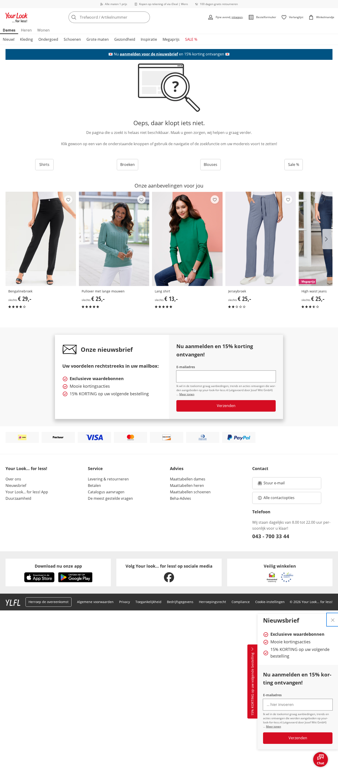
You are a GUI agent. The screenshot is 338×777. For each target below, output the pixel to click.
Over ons (13, 479)
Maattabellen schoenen (190, 491)
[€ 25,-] (114, 239)
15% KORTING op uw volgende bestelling (252, 684)
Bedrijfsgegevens (180, 602)
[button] (327, 239)
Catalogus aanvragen (106, 491)
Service (95, 468)
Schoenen (72, 39)
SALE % (191, 39)
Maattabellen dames (187, 479)
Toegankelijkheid (148, 602)
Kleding (26, 39)
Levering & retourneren (108, 479)
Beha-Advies (180, 498)
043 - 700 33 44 (270, 536)
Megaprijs (171, 39)
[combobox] (119, 17)
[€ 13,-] (187, 239)
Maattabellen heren (187, 485)
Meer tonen (273, 726)
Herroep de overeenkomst (49, 602)
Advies (176, 468)
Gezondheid (124, 39)
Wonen (43, 30)
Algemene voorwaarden (95, 602)
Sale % (293, 164)
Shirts (44, 164)
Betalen (94, 485)
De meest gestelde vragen (110, 498)
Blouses (210, 164)
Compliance (241, 602)
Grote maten (97, 39)
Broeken (127, 164)
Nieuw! (8, 39)
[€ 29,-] (41, 239)
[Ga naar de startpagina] (16, 17)
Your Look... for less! (26, 468)
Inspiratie (149, 39)
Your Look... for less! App (27, 491)
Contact (260, 468)
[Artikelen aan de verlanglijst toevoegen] (68, 199)
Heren (26, 30)
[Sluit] (332, 619)
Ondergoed (48, 39)
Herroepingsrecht (212, 602)
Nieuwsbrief (16, 485)
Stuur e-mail (274, 484)
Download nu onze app (58, 566)
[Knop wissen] (145, 17)
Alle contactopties (279, 497)
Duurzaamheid (18, 498)
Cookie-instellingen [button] (270, 602)
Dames (9, 30)
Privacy (124, 602)
